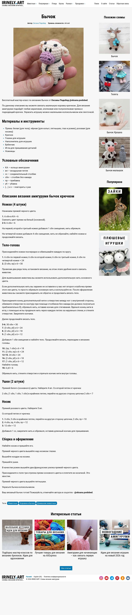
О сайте (104, 3)
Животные (31, 3)
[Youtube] (106, 578)
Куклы (61, 3)
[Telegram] (112, 578)
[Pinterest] (117, 578)
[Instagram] (101, 578)
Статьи (111, 3)
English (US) (38, 577)
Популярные (44, 3)
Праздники (79, 3)
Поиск (96, 3)
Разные (69, 3)
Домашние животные (46, 503)
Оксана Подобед (39, 23)
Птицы (54, 3)
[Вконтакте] (128, 578)
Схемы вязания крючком (13, 5)
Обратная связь (123, 3)
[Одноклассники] (123, 578)
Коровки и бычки (27, 503)
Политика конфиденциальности (55, 577)
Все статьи (66, 568)
